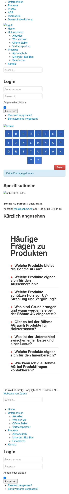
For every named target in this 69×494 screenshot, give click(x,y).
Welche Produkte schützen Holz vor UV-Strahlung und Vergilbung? (33, 295)
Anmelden (10, 111)
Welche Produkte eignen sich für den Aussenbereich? (33, 280)
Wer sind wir (19, 39)
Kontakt (12, 63)
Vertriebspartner (21, 46)
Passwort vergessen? (20, 115)
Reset (60, 167)
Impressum (14, 16)
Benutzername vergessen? (23, 118)
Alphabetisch (19, 53)
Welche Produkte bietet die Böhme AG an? (32, 267)
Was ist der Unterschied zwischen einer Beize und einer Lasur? (33, 340)
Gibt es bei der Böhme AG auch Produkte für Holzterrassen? (31, 325)
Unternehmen (15, 2)
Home (11, 28)
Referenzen (18, 60)
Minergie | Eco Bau (23, 56)
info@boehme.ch (23, 209)
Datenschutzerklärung (20, 19)
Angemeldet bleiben (15, 102)
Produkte (13, 5)
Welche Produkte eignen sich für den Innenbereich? (33, 353)
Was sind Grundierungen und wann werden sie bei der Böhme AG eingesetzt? (33, 310)
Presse (12, 9)
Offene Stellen (20, 42)
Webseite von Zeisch (15, 393)
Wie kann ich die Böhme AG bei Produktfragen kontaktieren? (33, 366)
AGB (10, 12)
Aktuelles (17, 35)
